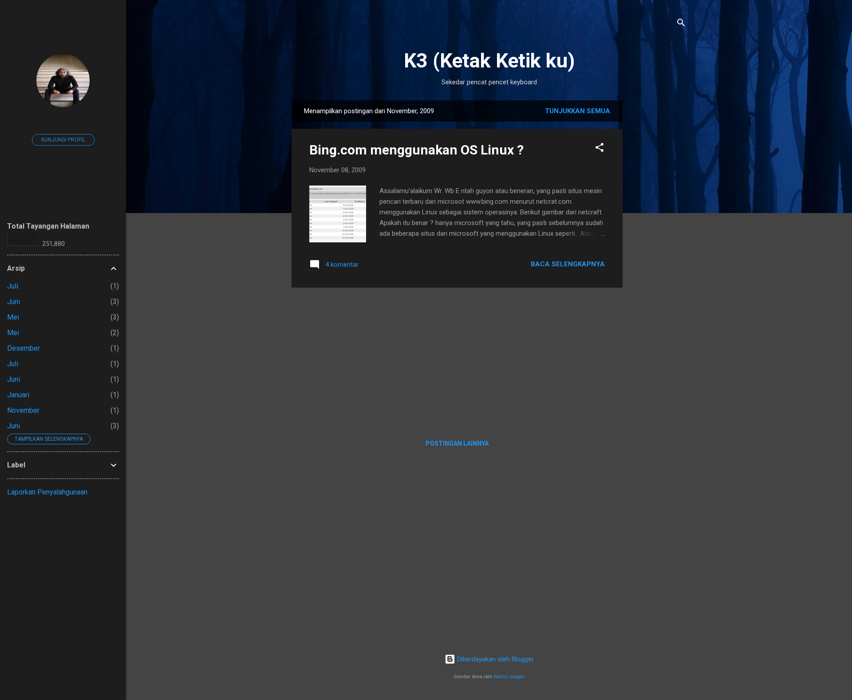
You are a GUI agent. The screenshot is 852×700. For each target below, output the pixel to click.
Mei (13, 317)
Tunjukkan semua (577, 111)
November (23, 410)
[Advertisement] (658, 233)
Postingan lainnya (457, 443)
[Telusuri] (681, 24)
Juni (13, 301)
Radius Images (509, 677)
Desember (23, 348)
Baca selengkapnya (568, 264)
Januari (18, 395)
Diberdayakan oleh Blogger (494, 659)
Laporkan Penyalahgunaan (47, 492)
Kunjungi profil (63, 140)
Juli (12, 286)
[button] (599, 149)
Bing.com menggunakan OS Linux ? (416, 150)
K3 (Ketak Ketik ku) (489, 60)
